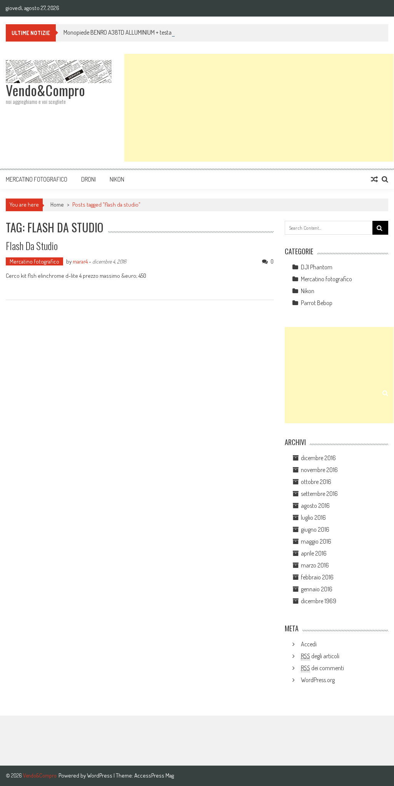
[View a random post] (374, 179)
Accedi (309, 644)
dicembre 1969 (318, 601)
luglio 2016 (313, 517)
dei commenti (322, 668)
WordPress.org (318, 680)
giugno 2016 (315, 529)
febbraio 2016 (317, 577)
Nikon (117, 179)
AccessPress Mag (154, 775)
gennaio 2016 (316, 589)
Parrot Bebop (316, 303)
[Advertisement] (259, 108)
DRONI (88, 179)
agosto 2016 (315, 505)
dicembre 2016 (318, 458)
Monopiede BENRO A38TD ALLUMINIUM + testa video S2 (128, 32)
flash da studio (32, 245)
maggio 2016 (316, 541)
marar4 (80, 261)
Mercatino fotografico (36, 179)
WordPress (100, 775)
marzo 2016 (315, 565)
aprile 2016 (314, 553)
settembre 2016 (319, 493)
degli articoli (320, 656)
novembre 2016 (319, 470)
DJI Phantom (316, 267)
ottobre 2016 (316, 482)
